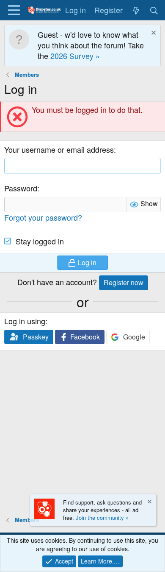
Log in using (24, 320)
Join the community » (102, 517)
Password (20, 187)
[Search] (154, 10)
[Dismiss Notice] (152, 33)
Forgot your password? (43, 217)
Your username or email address (59, 149)
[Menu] (14, 10)
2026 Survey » (75, 55)
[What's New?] (136, 10)
